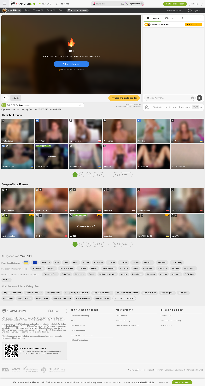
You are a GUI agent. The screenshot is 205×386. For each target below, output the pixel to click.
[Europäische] (35, 262)
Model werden (121, 316)
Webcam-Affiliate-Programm (127, 325)
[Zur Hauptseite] (23, 4)
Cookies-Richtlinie (145, 382)
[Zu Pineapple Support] (44, 370)
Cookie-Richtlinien (78, 330)
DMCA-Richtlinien (78, 325)
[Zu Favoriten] (6, 98)
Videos (38, 10)
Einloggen (195, 4)
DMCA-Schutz (166, 325)
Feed (61, 10)
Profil (27, 10)
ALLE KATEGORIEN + (124, 298)
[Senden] (199, 98)
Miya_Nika (26, 256)
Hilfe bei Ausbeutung (79, 340)
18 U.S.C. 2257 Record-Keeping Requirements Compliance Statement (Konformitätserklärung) (165, 370)
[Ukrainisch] (26, 262)
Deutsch (55, 311)
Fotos (50, 10)
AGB (73, 321)
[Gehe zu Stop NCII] (57, 370)
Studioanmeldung (123, 321)
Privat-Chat (192, 24)
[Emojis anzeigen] (192, 98)
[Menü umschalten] (4, 4)
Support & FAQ (166, 316)
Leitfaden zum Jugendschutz (83, 335)
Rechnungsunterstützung (171, 321)
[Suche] (122, 4)
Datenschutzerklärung (80, 316)
